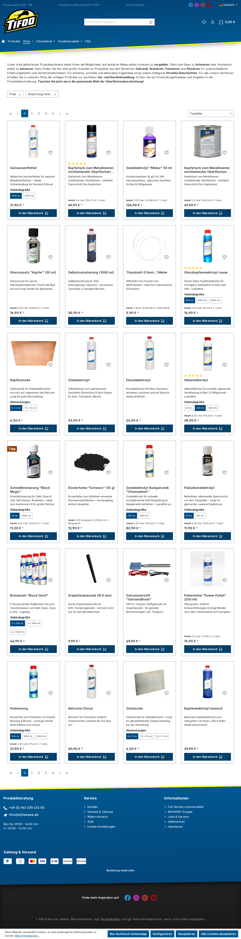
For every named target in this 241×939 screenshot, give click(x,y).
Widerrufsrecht (97, 816)
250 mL (190, 300)
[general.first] (10, 113)
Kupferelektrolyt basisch (203, 708)
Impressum (175, 826)
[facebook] (191, 4)
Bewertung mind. (40, 94)
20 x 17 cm (162, 736)
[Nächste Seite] (60, 113)
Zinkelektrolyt (79, 380)
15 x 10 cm (30, 408)
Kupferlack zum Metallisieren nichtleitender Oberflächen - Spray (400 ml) (91, 170)
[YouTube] (209, 4)
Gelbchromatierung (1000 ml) (91, 272)
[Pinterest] (203, 4)
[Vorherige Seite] (17, 113)
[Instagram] (197, 4)
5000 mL (29, 195)
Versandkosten (110, 919)
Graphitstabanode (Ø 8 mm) (90, 595)
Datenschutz (176, 821)
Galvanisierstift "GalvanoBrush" (139, 597)
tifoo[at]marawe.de (23, 815)
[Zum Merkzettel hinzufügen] (50, 152)
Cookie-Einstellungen (101, 826)
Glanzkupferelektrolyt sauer (206, 272)
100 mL (200, 515)
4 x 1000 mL (34, 623)
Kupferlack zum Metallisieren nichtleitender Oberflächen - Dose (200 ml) (207, 170)
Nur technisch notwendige (128, 934)
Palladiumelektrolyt (199, 488)
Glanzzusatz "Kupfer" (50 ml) (33, 272)
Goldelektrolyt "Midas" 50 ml (149, 168)
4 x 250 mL (17, 623)
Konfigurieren (162, 934)
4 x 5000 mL (18, 632)
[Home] (3, 41)
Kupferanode (20, 380)
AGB (89, 821)
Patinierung (19, 708)
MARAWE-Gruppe (179, 812)
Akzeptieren (186, 934)
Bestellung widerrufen (120, 870)
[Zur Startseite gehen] (21, 21)
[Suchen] (150, 22)
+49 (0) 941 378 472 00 (26, 807)
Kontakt (92, 807)
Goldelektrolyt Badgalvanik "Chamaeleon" (147, 489)
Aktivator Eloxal (80, 708)
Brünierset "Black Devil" (29, 595)
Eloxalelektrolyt (138, 380)
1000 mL (15, 195)
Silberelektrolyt (196, 380)
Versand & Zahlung (99, 812)
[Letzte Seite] (67, 113)
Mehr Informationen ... (27, 935)
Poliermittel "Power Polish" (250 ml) (205, 597)
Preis (13, 94)
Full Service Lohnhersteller (185, 807)
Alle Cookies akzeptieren (218, 934)
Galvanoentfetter (23, 168)
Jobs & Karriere (178, 816)
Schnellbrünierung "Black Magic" (30, 489)
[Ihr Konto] (212, 22)
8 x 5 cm (16, 408)
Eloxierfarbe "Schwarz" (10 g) (91, 488)
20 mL (188, 408)
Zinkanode (134, 708)
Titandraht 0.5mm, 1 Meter (146, 272)
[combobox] (115, 22)
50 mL (14, 515)
